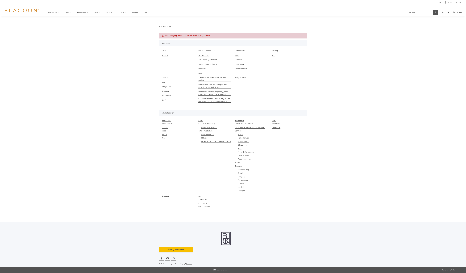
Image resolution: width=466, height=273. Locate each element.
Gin (163, 199)
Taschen (238, 166)
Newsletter (202, 68)
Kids (163, 138)
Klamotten (202, 203)
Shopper (241, 190)
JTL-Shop (453, 270)
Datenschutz (240, 51)
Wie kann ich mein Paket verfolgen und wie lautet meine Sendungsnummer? (214, 100)
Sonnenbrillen (204, 207)
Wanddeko (276, 127)
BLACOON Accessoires (244, 124)
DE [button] (440, 2)
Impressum (239, 64)
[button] (442, 12)
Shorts (164, 134)
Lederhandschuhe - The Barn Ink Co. (250, 127)
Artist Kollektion (168, 124)
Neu (145, 12)
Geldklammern (244, 155)
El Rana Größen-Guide (207, 51)
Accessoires (166, 95)
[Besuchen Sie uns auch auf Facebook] (161, 258)
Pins (239, 148)
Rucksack (241, 183)
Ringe (240, 134)
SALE (164, 100)
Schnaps (165, 91)
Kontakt (459, 2)
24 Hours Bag (243, 169)
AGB (236, 55)
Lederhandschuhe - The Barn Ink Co (216, 141)
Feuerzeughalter (244, 159)
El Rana (204, 138)
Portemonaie (243, 180)
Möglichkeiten (240, 77)
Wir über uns (203, 55)
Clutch (240, 173)
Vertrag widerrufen (176, 250)
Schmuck (238, 131)
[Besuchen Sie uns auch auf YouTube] (167, 258)
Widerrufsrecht (241, 68)
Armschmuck (243, 141)
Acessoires (202, 199)
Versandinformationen (207, 64)
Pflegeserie (166, 86)
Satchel (241, 187)
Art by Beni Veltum (208, 127)
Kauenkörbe (277, 124)
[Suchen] (435, 12)
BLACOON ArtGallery (206, 124)
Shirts (164, 82)
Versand (189, 264)
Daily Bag (241, 176)
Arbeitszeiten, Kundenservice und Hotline (212, 78)
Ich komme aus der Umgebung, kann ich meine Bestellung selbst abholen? (213, 93)
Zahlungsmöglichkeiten (207, 60)
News (450, 2)
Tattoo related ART (205, 131)
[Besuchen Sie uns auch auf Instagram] (173, 258)
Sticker (238, 162)
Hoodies (165, 77)
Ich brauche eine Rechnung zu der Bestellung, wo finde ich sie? (212, 86)
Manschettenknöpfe (246, 152)
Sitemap (238, 60)
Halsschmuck (243, 138)
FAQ (200, 73)
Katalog (135, 12)
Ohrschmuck (243, 145)
